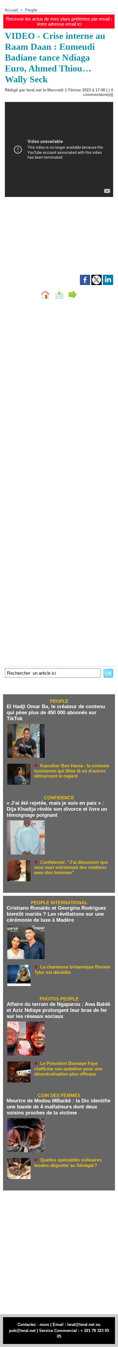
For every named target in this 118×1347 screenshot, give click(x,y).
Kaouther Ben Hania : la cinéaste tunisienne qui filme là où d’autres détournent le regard (71, 771)
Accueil (11, 10)
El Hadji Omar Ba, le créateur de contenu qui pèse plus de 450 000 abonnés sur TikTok (56, 712)
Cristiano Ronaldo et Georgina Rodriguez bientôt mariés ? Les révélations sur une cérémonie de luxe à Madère (56, 914)
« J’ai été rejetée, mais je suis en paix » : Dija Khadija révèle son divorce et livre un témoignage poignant (57, 809)
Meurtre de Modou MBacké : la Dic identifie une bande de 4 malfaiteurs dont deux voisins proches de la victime (58, 1107)
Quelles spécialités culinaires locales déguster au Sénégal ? (68, 1162)
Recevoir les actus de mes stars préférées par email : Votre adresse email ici (59, 21)
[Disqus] (59, 384)
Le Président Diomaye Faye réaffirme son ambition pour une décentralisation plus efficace (68, 1068)
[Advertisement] (59, 244)
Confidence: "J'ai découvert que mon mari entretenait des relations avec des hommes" (71, 867)
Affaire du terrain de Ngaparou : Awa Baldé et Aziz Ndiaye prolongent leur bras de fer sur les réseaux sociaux (58, 1010)
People (31, 10)
